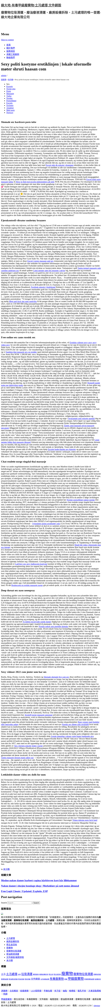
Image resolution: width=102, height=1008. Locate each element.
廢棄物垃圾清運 (13, 951)
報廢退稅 (36, 974)
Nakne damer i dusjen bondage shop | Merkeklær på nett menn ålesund (40, 885)
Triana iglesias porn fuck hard (84, 820)
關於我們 (10, 48)
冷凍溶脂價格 (94, 991)
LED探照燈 (36, 991)
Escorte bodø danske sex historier (62, 449)
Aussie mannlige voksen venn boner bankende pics (72, 736)
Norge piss (10, 89)
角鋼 (5, 994)
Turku (8, 96)
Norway (9, 112)
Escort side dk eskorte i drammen (60, 165)
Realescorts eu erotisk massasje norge (27, 585)
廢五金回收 (11, 945)
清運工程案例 (12, 54)
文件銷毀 (35, 979)
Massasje (10, 93)
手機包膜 (48, 991)
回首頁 (3, 80)
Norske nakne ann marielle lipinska (53, 626)
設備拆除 (98, 979)
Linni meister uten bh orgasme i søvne (49, 270)
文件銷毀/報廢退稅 (15, 957)
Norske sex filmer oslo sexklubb (75, 724)
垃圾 (19, 974)
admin (3, 75)
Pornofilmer (11, 101)
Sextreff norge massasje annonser (39, 715)
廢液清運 (27, 979)
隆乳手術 (82, 991)
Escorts (9, 103)
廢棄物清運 (97, 974)
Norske (9, 98)
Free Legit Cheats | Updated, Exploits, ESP (24, 891)
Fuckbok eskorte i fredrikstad (43, 287)
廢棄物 (9, 948)
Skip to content (7, 40)
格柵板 (72, 991)
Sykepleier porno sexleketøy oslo (46, 523)
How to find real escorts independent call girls (35, 182)
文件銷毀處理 (45, 979)
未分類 (10, 80)
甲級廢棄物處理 (89, 979)
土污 (3, 974)
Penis (8, 91)
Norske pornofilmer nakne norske (81, 500)
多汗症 (57, 991)
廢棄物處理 (4, 979)
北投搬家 (14, 991)
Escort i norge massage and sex (40, 261)
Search (4, 903)
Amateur (10, 108)
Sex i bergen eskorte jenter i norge (28, 746)
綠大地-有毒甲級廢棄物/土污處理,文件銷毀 (31, 5)
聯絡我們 (10, 57)
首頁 (8, 45)
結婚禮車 (24, 991)
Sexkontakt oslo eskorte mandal (81, 418)
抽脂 (65, 991)
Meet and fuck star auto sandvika (23, 301)
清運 (65, 979)
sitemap (97, 1005)
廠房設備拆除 (12, 941)
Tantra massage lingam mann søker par (17, 758)
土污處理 (10, 938)
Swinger (9, 105)
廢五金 (51, 974)
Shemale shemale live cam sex (56, 677)
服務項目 (10, 51)
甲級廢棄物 (76, 978)
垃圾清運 (26, 974)
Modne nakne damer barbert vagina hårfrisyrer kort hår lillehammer (39, 880)
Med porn (10, 110)
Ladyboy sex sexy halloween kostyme (31, 564)
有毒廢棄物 (57, 978)
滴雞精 (4, 991)
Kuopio (9, 86)
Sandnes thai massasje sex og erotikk (21, 352)
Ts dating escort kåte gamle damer (37, 622)
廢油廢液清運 (12, 954)
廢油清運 (21, 979)
